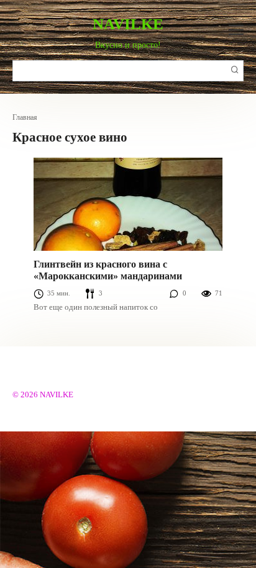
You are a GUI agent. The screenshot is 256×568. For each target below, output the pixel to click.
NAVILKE (128, 24)
